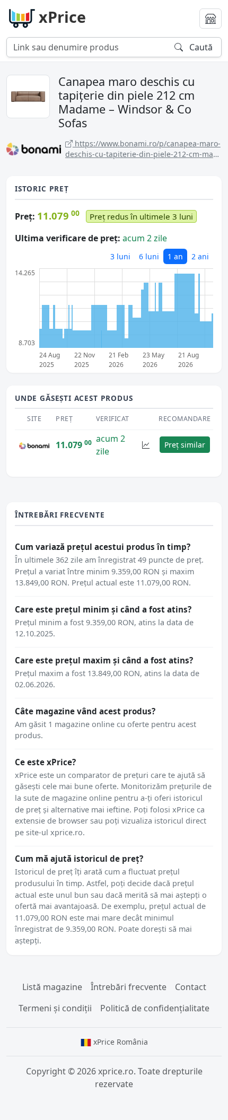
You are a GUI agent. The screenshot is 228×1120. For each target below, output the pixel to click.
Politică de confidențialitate (154, 1008)
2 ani (200, 256)
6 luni (149, 256)
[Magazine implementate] (210, 18)
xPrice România (119, 1042)
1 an (175, 256)
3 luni (120, 256)
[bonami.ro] (34, 445)
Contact (190, 987)
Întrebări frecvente (128, 987)
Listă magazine (52, 987)
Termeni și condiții (55, 1008)
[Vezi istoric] (145, 444)
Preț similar (184, 445)
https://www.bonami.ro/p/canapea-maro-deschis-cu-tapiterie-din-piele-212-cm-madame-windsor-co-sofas (143, 148)
